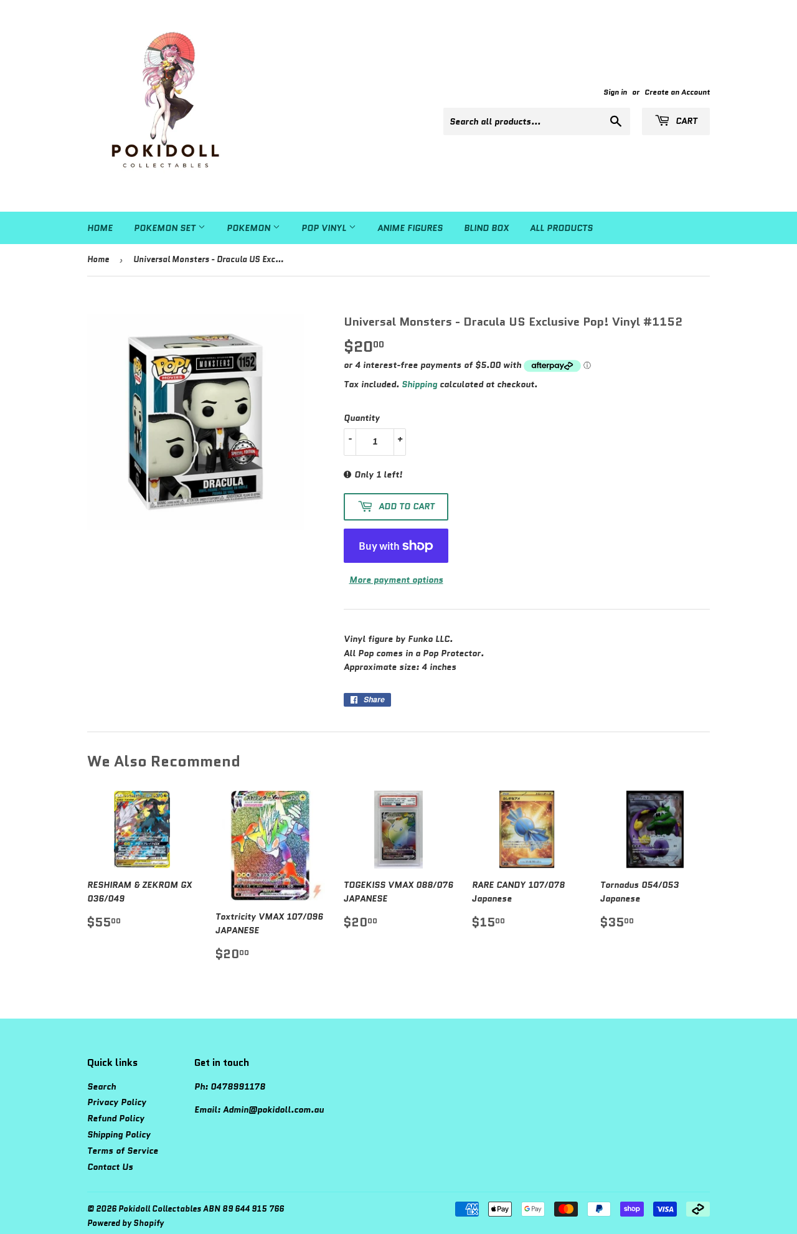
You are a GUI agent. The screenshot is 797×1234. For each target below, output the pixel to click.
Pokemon (250, 228)
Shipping (419, 384)
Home (100, 228)
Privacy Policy (116, 1102)
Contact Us (110, 1167)
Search (101, 1086)
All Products (561, 228)
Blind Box (486, 228)
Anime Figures (410, 228)
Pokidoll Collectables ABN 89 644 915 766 (201, 1209)
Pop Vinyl (325, 228)
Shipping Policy (119, 1134)
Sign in (615, 92)
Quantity (362, 418)
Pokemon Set (166, 228)
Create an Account (677, 92)
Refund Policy (115, 1118)
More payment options (396, 579)
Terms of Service (122, 1150)
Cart (685, 121)
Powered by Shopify (125, 1223)
